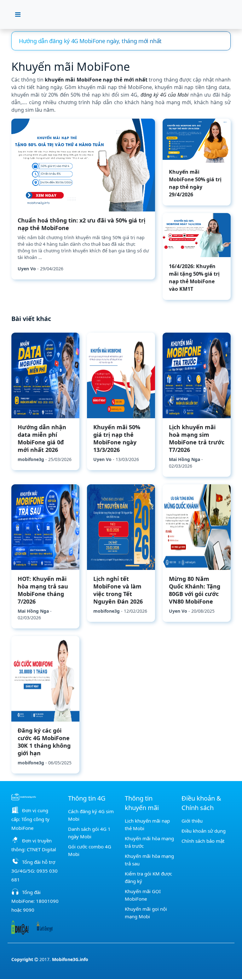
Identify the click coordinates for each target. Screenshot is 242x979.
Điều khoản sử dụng (204, 831)
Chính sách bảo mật (203, 841)
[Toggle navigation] (17, 14)
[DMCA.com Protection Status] (20, 927)
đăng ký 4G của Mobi (165, 94)
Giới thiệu (192, 821)
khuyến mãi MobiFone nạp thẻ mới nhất (96, 79)
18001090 (47, 901)
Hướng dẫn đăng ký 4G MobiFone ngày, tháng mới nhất (90, 41)
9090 (28, 910)
